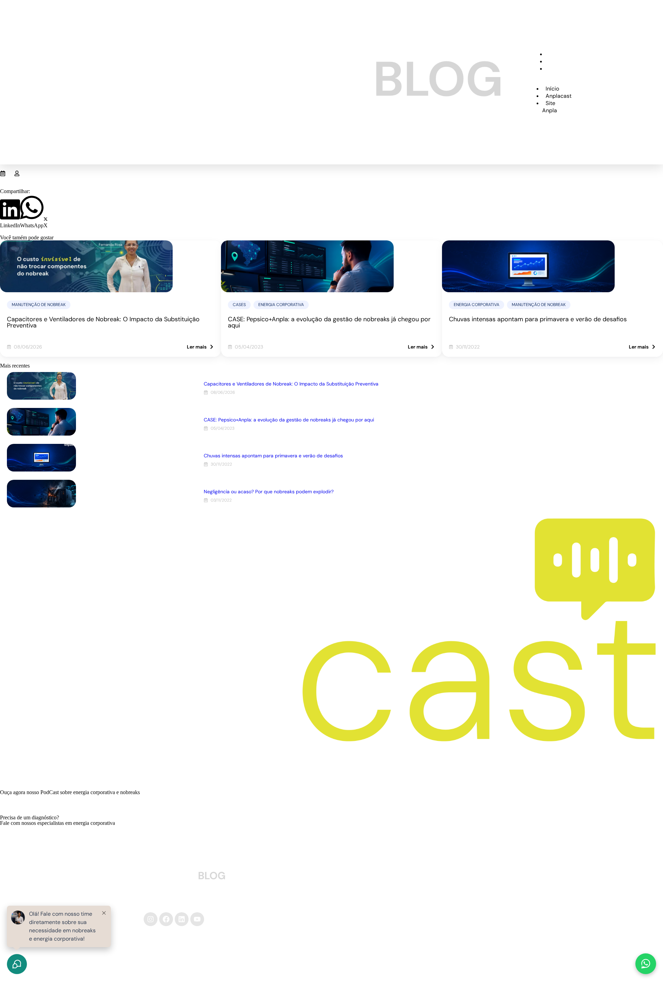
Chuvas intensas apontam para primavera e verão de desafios (538, 319)
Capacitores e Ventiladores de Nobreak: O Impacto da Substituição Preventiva (103, 322)
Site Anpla (553, 72)
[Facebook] (166, 919)
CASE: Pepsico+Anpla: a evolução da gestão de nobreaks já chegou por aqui (329, 322)
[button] (10, 213)
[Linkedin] (182, 919)
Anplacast (561, 61)
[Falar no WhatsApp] (645, 963)
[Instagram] (150, 919)
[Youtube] (197, 919)
